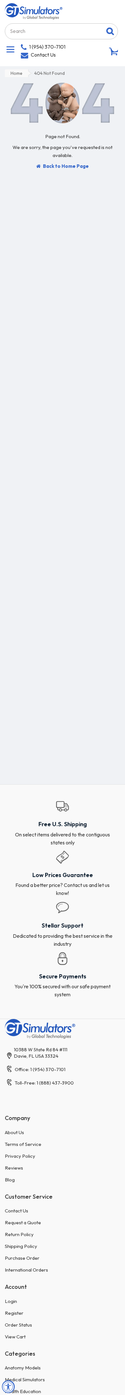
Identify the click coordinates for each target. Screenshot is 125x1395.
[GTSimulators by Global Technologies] (34, 10)
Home (16, 73)
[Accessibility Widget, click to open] (8, 1386)
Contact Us (43, 54)
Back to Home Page (66, 166)
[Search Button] (110, 31)
